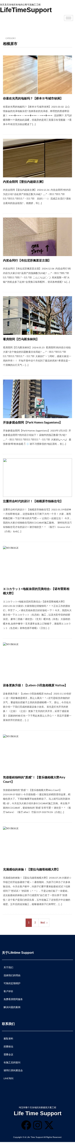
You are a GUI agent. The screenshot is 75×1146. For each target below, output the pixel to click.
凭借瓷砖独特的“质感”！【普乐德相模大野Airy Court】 (34, 779)
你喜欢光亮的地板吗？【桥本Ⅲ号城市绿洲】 (33, 98)
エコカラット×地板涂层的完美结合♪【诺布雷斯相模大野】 (36, 591)
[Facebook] (26, 1125)
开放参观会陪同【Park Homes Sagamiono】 (32, 422)
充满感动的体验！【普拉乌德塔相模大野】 (31, 869)
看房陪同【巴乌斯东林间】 (21, 339)
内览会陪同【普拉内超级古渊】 (24, 181)
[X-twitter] (49, 1125)
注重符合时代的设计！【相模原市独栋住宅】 (33, 501)
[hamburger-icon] (68, 18)
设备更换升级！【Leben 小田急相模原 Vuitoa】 (35, 685)
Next (43, 922)
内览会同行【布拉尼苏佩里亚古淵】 (27, 260)
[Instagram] (38, 1125)
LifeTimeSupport (26, 10)
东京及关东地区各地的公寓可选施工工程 (20, 4)
